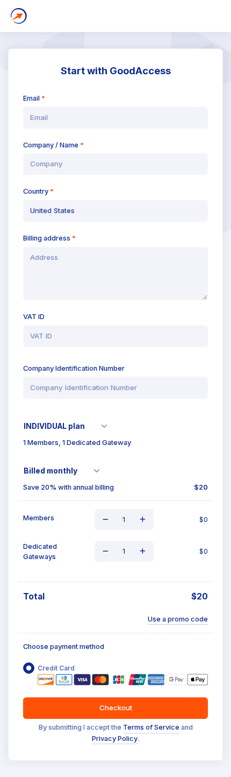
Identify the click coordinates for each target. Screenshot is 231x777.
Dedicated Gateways (40, 551)
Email (31, 98)
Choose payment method (63, 646)
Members (38, 518)
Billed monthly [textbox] (50, 471)
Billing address (46, 238)
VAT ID (34, 317)
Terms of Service (151, 727)
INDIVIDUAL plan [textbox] (54, 426)
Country (35, 191)
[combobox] (69, 426)
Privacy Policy (115, 738)
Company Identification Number (74, 368)
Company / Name (50, 145)
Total (34, 596)
